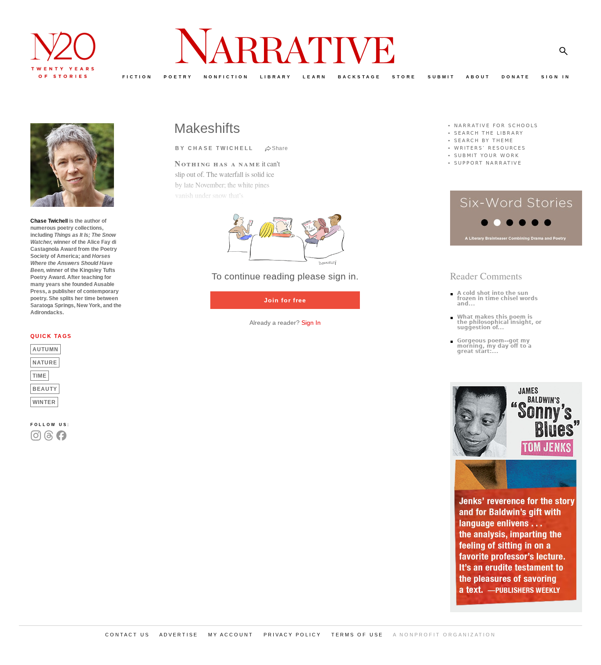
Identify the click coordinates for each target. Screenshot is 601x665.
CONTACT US (127, 634)
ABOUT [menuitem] (478, 76)
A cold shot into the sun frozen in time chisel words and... (497, 298)
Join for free (285, 300)
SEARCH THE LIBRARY (489, 133)
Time (40, 376)
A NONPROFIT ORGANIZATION (444, 634)
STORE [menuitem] (404, 76)
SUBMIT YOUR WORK (486, 155)
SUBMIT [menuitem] (441, 76)
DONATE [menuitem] (516, 76)
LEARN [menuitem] (314, 76)
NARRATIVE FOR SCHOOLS (496, 126)
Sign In (311, 322)
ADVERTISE (178, 634)
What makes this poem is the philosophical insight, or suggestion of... (499, 322)
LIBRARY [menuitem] (276, 76)
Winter (44, 402)
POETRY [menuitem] (178, 76)
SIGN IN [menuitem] (555, 76)
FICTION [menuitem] (137, 76)
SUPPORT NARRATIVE (488, 163)
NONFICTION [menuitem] (226, 76)
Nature (45, 363)
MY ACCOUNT (230, 634)
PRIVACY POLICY (292, 634)
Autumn (46, 349)
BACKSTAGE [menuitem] (359, 76)
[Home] (58, 76)
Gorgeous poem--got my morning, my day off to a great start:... (494, 346)
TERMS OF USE (357, 634)
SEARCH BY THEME (483, 140)
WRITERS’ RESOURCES (490, 148)
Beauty (45, 389)
